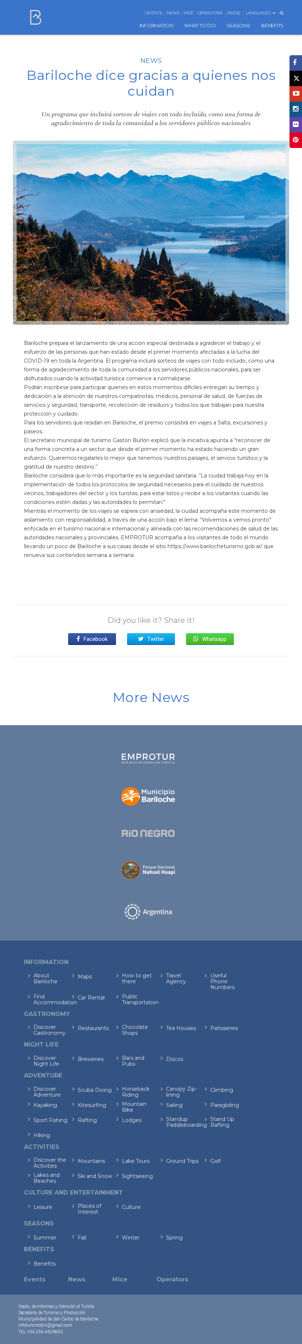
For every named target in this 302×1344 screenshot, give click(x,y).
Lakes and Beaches (47, 1178)
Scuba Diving (95, 1090)
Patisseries (224, 1028)
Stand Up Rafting (222, 1122)
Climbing (221, 1090)
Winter (131, 1238)
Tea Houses (181, 1028)
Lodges (131, 1120)
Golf (215, 1161)
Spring (174, 1238)
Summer (45, 1238)
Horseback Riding (136, 1092)
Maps (85, 977)
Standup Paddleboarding (183, 1122)
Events (154, 12)
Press (233, 12)
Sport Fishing (50, 1120)
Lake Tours (136, 1161)
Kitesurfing (92, 1105)
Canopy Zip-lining (181, 1092)
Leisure (43, 1207)
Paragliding (224, 1105)
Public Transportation (139, 999)
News (173, 12)
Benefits (45, 1264)
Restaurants (93, 1028)
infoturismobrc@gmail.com (45, 1325)
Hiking (42, 1135)
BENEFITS (272, 25)
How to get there (137, 978)
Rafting (87, 1120)
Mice (188, 12)
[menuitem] (156, 25)
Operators (210, 12)
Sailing (174, 1105)
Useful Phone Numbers (222, 981)
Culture (131, 1207)
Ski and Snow (95, 1176)
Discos (174, 1059)
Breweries (90, 1059)
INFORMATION (156, 25)
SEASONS (238, 25)
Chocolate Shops (135, 1030)
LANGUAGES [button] (259, 12)
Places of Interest (89, 1209)
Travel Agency (176, 978)
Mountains (91, 1161)
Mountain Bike (134, 1107)
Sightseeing (137, 1176)
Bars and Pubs (133, 1061)
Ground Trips (182, 1161)
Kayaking (45, 1105)
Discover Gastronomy (50, 1030)
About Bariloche (45, 978)
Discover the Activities (50, 1163)
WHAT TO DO (199, 25)
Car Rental (91, 998)
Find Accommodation (51, 999)
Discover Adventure (47, 1092)
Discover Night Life (46, 1061)
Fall (82, 1238)
